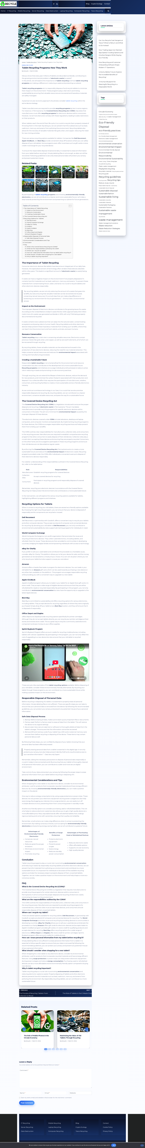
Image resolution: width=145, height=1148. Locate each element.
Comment (24, 1070)
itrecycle (26, 71)
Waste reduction (105, 226)
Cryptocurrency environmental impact (108, 114)
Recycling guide (103, 173)
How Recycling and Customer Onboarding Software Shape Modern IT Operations (109, 64)
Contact (107, 4)
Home (3, 11)
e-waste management (114, 117)
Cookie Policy (108, 1127)
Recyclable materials (105, 171)
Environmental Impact (110, 147)
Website (73, 1093)
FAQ (25, 244)
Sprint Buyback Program (34, 234)
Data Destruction (52, 11)
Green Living (102, 161)
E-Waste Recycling (103, 119)
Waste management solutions (108, 223)
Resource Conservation (34, 212)
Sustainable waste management (107, 212)
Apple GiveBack (32, 228)
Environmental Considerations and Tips (37, 240)
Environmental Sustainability (111, 159)
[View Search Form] (108, 11)
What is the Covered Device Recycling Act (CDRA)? (42, 246)
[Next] (86, 1029)
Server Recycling (38, 11)
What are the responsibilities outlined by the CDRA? (43, 248)
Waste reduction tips (104, 231)
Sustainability (114, 185)
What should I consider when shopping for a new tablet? (44, 254)
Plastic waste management (107, 166)
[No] (142, 1145)
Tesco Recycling (97, 11)
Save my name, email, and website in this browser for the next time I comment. (46, 1097)
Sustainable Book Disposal (106, 188)
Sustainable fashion (106, 194)
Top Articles (102, 216)
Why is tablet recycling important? (37, 256)
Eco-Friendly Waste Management (108, 136)
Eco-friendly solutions (104, 133)
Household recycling (105, 164)
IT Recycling (11, 11)
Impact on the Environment (35, 210)
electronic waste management (108, 138)
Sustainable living (108, 196)
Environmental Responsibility (105, 154)
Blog (87, 4)
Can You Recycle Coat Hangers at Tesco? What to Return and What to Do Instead (111, 43)
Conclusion (27, 242)
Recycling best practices (117, 171)
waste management (111, 219)
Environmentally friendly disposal (109, 150)
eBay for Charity (32, 224)
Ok (113, 1145)
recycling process (103, 180)
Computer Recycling (81, 11)
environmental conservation (110, 144)
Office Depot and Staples (34, 232)
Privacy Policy (108, 1131)
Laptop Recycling (66, 11)
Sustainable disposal (108, 191)
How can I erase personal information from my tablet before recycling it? (49, 252)
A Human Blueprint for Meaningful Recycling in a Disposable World (108, 84)
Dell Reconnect (31, 220)
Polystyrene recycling (107, 169)
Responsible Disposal (104, 185)
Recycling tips (113, 180)
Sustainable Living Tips (105, 200)
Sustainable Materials (105, 202)
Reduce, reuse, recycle (106, 183)
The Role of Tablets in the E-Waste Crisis (77, 992)
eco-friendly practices (109, 130)
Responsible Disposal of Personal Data (37, 236)
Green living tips (112, 161)
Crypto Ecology (96, 4)
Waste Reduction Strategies (109, 228)
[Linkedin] (57, 3)
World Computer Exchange (35, 222)
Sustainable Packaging (107, 205)
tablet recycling (71, 101)
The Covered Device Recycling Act (35, 216)
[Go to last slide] (24, 1029)
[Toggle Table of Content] (69, 205)
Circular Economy (106, 112)
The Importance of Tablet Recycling (36, 208)
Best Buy (30, 230)
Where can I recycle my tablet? (36, 250)
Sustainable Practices (105, 207)
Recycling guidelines (110, 177)
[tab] (45, 1049)
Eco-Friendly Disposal (106, 124)
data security (102, 116)
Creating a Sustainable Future (36, 214)
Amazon (29, 226)
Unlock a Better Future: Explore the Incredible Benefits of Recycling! (110, 74)
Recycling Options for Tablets (34, 218)
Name (22, 1093)
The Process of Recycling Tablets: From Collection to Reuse (33, 993)
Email (47, 1093)
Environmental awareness (106, 141)
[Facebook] (53, 3)
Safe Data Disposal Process (35, 238)
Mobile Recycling (24, 11)
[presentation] (37, 1021)
